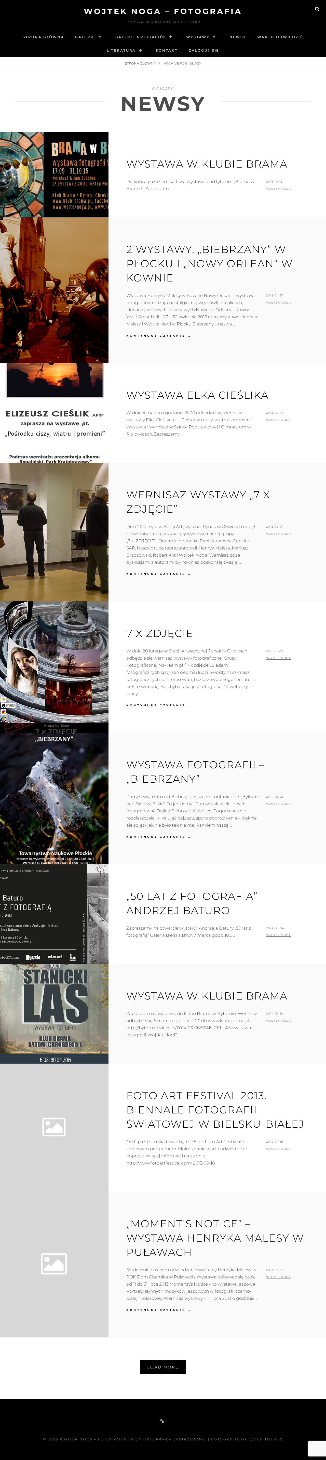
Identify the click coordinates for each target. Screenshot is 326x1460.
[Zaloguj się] (162, 1421)
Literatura (121, 50)
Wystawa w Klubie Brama (207, 996)
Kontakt (167, 50)
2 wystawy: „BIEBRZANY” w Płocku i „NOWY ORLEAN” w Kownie (209, 263)
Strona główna (43, 37)
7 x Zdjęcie (159, 633)
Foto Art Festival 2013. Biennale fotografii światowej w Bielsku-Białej (215, 1109)
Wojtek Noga (278, 188)
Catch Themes (266, 1439)
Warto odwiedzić (280, 37)
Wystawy (198, 37)
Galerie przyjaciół (140, 37)
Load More (163, 1367)
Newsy (237, 37)
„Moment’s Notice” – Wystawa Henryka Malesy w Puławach (215, 1237)
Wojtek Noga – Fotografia (163, 11)
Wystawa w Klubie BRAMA (207, 164)
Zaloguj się (204, 50)
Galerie (85, 37)
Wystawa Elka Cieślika (197, 395)
